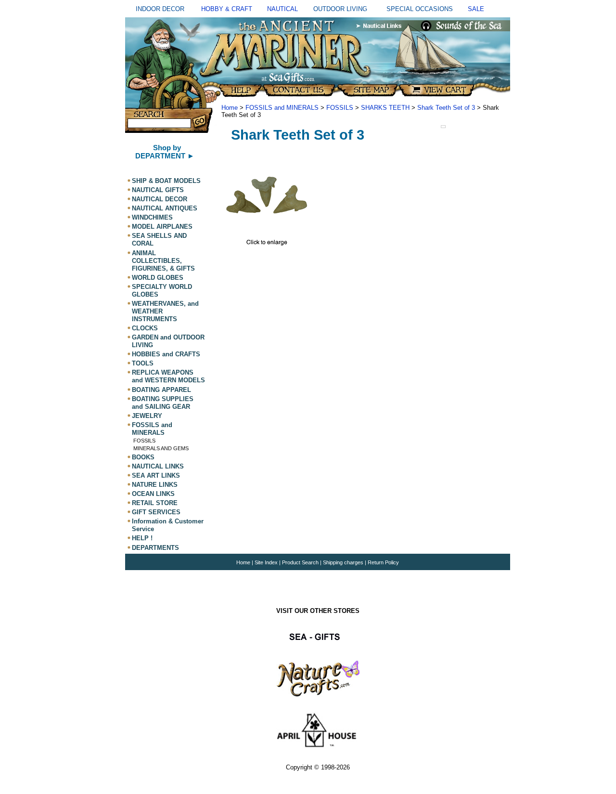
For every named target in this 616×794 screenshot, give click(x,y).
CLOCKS (145, 328)
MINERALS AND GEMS (161, 448)
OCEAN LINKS (153, 493)
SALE (476, 9)
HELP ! (142, 538)
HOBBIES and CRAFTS (166, 354)
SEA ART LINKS (156, 475)
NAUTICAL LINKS (158, 466)
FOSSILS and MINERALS (152, 428)
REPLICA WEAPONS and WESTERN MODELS (168, 376)
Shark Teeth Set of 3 (446, 107)
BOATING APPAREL (161, 389)
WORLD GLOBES (157, 277)
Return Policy (383, 562)
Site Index (266, 562)
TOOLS (143, 363)
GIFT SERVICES (156, 512)
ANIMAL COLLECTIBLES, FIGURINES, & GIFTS (163, 260)
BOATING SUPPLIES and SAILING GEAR (162, 402)
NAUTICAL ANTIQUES (164, 208)
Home (229, 107)
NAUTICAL (282, 9)
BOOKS (143, 457)
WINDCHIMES (152, 217)
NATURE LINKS (155, 484)
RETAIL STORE (155, 503)
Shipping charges (344, 562)
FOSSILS (144, 440)
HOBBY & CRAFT (226, 9)
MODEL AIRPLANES (162, 226)
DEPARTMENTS (155, 547)
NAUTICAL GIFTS (158, 190)
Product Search (300, 562)
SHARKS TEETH (385, 107)
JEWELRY (147, 415)
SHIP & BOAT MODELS (166, 180)
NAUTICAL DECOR (159, 199)
